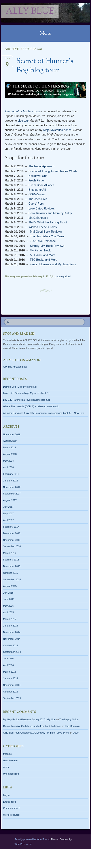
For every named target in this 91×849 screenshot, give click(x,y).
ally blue (30, 11)
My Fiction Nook (40, 250)
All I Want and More (42, 255)
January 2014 (10, 678)
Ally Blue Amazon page (15, 366)
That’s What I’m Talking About (47, 222)
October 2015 (10, 573)
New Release (10, 760)
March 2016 (9, 553)
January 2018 (10, 480)
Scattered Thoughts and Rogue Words (52, 171)
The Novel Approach (41, 166)
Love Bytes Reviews (41, 208)
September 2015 (12, 579)
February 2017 (11, 526)
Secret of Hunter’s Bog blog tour (44, 66)
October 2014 (10, 645)
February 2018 (11, 474)
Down (76, 732)
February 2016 (11, 559)
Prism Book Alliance (41, 185)
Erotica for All (37, 189)
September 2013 (12, 698)
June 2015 (8, 599)
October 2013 (10, 691)
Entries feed (9, 801)
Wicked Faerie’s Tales (42, 227)
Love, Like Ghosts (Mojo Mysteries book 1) (26, 393)
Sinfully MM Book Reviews (47, 245)
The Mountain (72, 726)
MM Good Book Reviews (46, 231)
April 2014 (8, 665)
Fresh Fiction (36, 180)
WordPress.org (11, 814)
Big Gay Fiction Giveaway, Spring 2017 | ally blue (29, 719)
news (6, 767)
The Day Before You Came (47, 236)
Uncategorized (62, 276)
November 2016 (11, 540)
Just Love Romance (43, 241)
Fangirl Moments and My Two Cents (53, 264)
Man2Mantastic (38, 217)
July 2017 (8, 507)
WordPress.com (23, 844)
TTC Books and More (43, 259)
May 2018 (8, 460)
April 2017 (8, 520)
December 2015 (11, 566)
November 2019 (11, 434)
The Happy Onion (68, 719)
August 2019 (10, 441)
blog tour (23, 120)
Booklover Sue (37, 175)
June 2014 (8, 658)
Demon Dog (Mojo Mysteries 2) (20, 386)
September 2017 (12, 493)
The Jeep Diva (37, 199)
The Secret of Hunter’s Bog (22, 111)
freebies (7, 754)
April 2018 (8, 467)
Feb (7, 60)
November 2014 (11, 639)
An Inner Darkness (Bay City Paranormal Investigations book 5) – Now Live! (44, 413)
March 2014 (9, 671)
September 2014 (12, 652)
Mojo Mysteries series (57, 130)
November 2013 (11, 685)
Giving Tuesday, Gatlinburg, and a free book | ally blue (32, 726)
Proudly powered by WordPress (32, 839)
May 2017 (8, 513)
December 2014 (11, 632)
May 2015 (8, 605)
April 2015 (8, 612)
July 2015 (8, 592)
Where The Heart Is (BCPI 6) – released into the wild (31, 406)
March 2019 (9, 447)
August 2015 (10, 586)
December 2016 (11, 533)
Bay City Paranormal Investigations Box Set (26, 399)
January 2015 (10, 625)
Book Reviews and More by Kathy (50, 213)
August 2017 (10, 500)
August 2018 (10, 454)
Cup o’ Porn (36, 203)
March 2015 (9, 619)
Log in (6, 795)
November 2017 (11, 487)
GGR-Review (36, 194)
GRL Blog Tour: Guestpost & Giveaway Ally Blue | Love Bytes (36, 732)
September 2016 (12, 546)
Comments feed (11, 808)
